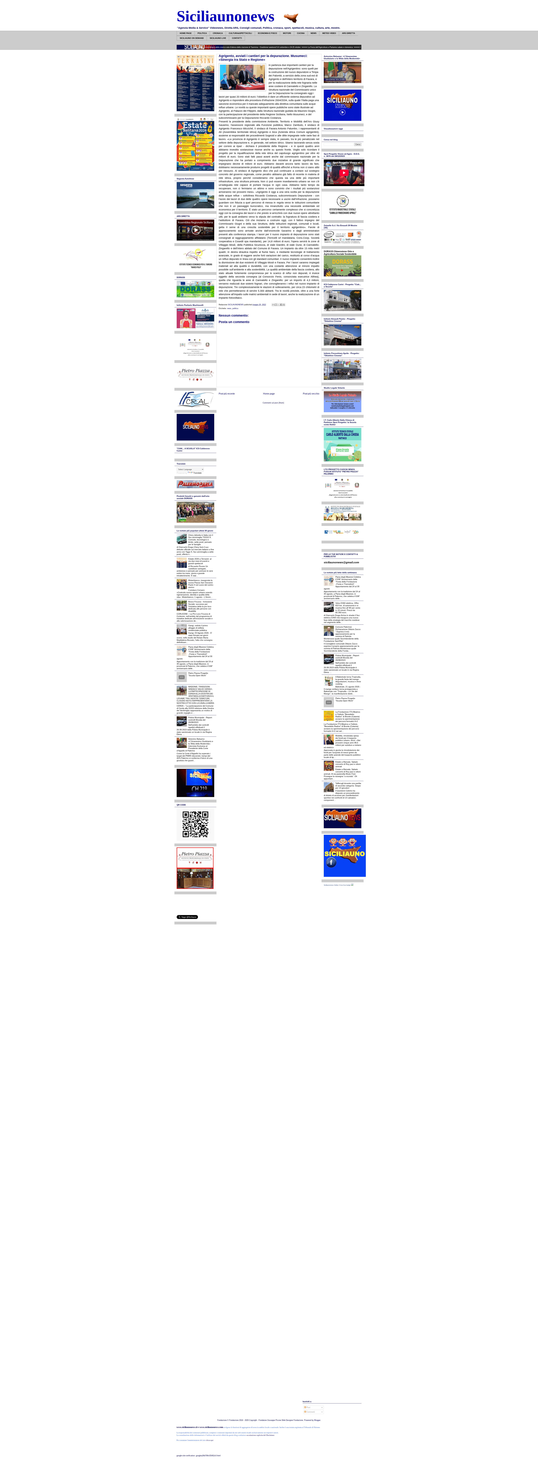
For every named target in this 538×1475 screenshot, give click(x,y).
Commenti (310, 1412)
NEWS (313, 33)
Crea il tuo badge (345, 885)
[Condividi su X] (278, 304)
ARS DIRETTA (348, 33)
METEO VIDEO (329, 33)
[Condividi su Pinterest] (283, 304)
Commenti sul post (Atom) (273, 403)
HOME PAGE (186, 33)
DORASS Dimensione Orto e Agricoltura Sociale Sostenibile (340, 252)
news (229, 308)
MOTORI (287, 33)
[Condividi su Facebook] (281, 304)
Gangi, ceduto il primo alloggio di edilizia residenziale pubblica (198, 627)
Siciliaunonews (225, 16)
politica (235, 308)
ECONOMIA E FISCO (267, 33)
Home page (269, 393)
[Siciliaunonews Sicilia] (352, 885)
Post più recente (227, 393)
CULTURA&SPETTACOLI (240, 33)
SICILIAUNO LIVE (218, 38)
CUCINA (301, 33)
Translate (197, 473)
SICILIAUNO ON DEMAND (192, 38)
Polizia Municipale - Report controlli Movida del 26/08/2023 (200, 719)
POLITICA (202, 33)
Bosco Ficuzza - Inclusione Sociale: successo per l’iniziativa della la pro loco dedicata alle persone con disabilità (200, 606)
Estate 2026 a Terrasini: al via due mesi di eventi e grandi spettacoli (199, 561)
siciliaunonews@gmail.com (341, 562)
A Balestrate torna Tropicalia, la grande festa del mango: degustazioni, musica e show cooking (348, 680)
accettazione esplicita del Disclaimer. (261, 1435)
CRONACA (218, 33)
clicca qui (209, 1440)
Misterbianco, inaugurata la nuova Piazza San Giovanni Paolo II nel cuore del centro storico (200, 583)
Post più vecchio (311, 393)
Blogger (317, 1420)
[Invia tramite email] (273, 304)
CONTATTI (237, 38)
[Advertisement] (198, 1134)
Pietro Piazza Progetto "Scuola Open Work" (198, 674)
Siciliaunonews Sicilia (331, 885)
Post (308, 1407)
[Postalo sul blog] (275, 304)
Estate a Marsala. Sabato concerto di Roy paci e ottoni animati (348, 764)
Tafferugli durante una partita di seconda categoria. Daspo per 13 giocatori (348, 785)
